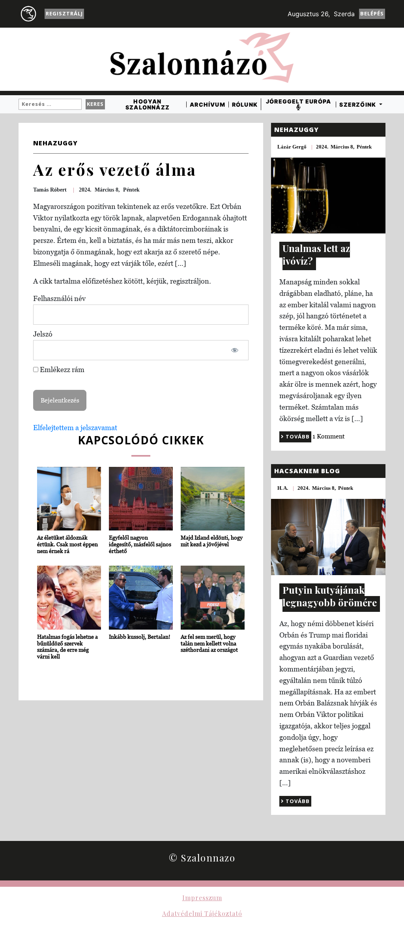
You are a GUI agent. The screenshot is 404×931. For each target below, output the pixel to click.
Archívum (207, 104)
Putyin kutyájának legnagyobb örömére (329, 596)
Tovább (297, 436)
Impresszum (202, 897)
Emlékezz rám (61, 369)
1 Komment (328, 436)
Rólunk (245, 104)
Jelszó (42, 334)
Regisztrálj (64, 13)
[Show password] (234, 350)
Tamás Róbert (50, 190)
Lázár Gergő (292, 147)
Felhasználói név (59, 298)
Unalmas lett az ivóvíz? (316, 254)
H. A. (282, 488)
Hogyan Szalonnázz (147, 104)
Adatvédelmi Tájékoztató (202, 913)
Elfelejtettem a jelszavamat (75, 427)
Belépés (372, 13)
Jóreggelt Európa (298, 101)
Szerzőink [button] (358, 104)
